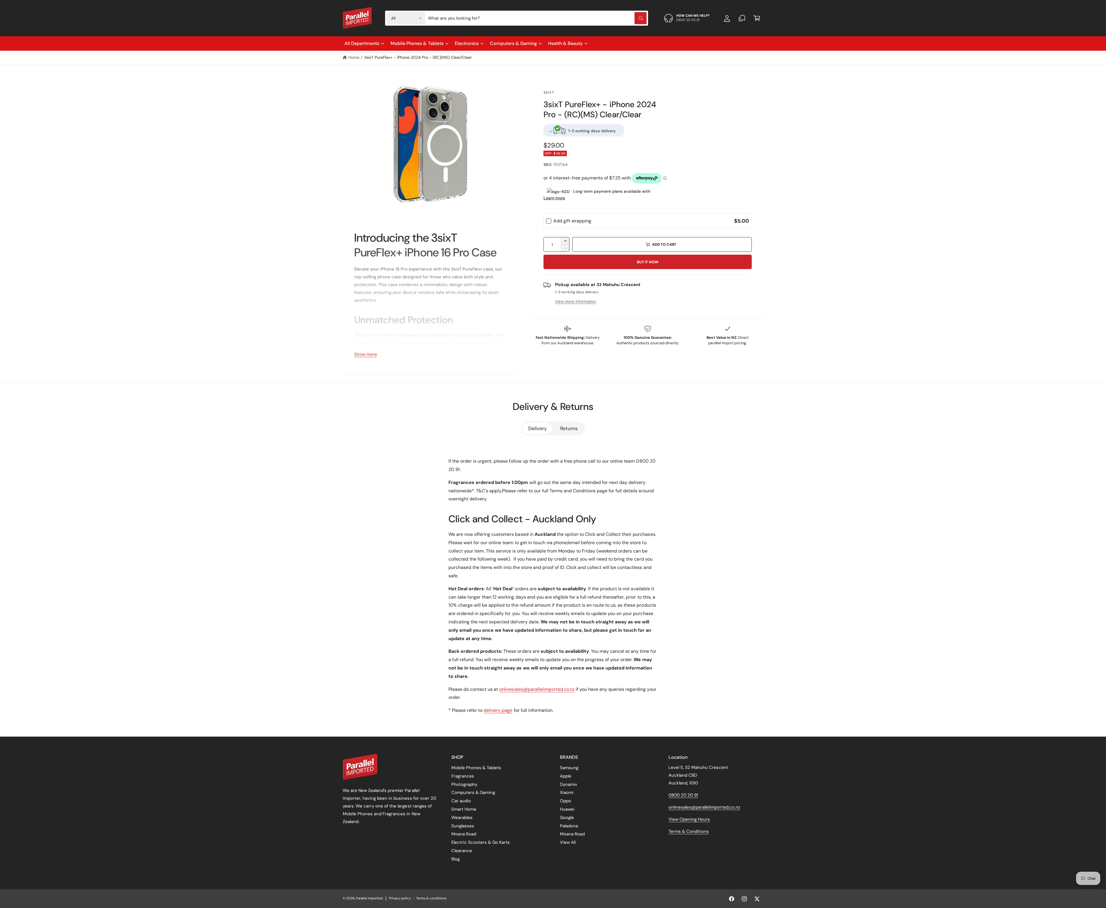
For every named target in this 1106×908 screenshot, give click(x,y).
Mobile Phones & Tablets (417, 43)
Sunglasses (462, 826)
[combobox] (537, 18)
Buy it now (647, 262)
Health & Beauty (565, 43)
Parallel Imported (369, 898)
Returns (569, 428)
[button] (756, 18)
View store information (575, 301)
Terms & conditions (431, 898)
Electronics (467, 43)
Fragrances (462, 776)
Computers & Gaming (513, 43)
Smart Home (463, 809)
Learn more (554, 197)
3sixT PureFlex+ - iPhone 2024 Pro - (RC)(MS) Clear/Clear (418, 57)
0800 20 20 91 (683, 795)
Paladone (569, 826)
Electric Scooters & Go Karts (480, 842)
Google (567, 817)
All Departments (361, 43)
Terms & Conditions (688, 831)
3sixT (548, 92)
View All (567, 842)
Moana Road (463, 834)
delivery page (498, 710)
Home (354, 57)
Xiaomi (566, 792)
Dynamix (568, 784)
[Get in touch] (741, 18)
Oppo (565, 801)
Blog (455, 859)
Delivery (537, 428)
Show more (365, 354)
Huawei (567, 809)
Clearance (461, 851)
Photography (464, 784)
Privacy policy (400, 898)
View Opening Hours (689, 819)
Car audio (461, 801)
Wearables (462, 817)
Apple (565, 776)
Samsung (569, 768)
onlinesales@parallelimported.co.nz (537, 689)
